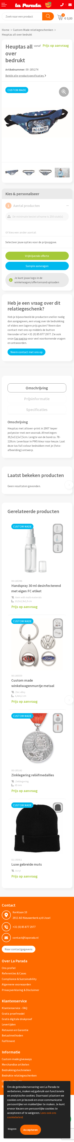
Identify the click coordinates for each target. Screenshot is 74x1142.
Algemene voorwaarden (16, 984)
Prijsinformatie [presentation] (37, 398)
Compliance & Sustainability (19, 979)
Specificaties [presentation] (36, 409)
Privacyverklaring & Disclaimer (20, 990)
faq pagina (20, 338)
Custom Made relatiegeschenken (33, 30)
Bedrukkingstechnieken (16, 1070)
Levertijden (9, 1024)
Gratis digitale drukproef (17, 1019)
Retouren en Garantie (15, 1030)
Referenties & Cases (14, 973)
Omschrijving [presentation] (37, 387)
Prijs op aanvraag (24, 606)
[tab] (37, 387)
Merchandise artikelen (15, 1064)
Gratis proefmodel (13, 1013)
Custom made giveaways (17, 1059)
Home (5, 30)
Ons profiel (9, 968)
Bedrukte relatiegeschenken (19, 1075)
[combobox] (22, 16)
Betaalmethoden (12, 1035)
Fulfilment (8, 1041)
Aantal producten (24, 205)
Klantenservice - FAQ (14, 1008)
